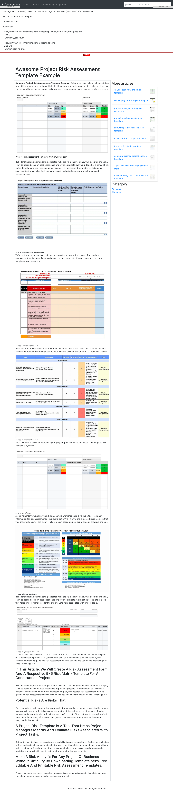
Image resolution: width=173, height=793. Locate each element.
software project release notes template (129, 129)
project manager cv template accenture (128, 110)
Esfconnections (11, 4)
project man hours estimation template (128, 119)
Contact (35, 4)
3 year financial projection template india (131, 167)
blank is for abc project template (130, 138)
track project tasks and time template (127, 147)
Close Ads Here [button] (10, 7)
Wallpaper (116, 189)
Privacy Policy (47, 4)
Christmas (116, 192)
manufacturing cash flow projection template (131, 177)
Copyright (61, 4)
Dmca (26, 4)
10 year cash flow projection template (127, 91)
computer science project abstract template (130, 157)
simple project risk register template (131, 100)
